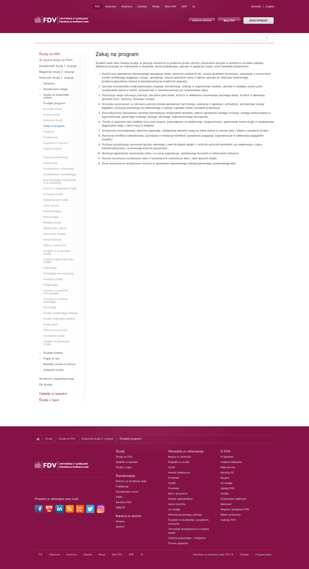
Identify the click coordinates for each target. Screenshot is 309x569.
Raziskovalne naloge (55, 89)
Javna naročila (176, 504)
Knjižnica (126, 6)
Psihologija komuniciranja (58, 273)
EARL (119, 497)
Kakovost (110, 6)
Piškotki (244, 554)
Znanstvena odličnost (233, 499)
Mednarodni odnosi (54, 228)
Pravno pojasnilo (178, 543)
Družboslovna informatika (58, 169)
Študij (48, 438)
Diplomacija (50, 163)
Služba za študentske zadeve (56, 96)
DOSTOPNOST (258, 20)
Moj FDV (229, 20)
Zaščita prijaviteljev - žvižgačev (187, 538)
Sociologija (49, 307)
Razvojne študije (53, 279)
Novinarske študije (54, 234)
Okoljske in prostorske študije (56, 252)
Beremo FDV (124, 502)
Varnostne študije (54, 336)
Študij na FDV (49, 54)
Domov (38, 439)
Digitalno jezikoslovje (55, 157)
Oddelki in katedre (53, 393)
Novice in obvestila (179, 457)
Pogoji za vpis (51, 358)
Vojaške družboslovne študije (56, 343)
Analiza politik (51, 114)
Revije (156, 6)
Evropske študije (53, 194)
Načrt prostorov (178, 493)
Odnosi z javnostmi (54, 245)
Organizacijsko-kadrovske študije (58, 261)
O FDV (225, 451)
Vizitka (225, 493)
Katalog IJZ (227, 472)
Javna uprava (51, 205)
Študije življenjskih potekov (59, 319)
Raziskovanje (125, 475)
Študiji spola (50, 324)
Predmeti (48, 131)
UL (194, 6)
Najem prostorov (231, 514)
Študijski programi (54, 103)
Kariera (120, 521)
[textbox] (247, 37)
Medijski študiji (52, 222)
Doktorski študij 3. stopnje (56, 77)
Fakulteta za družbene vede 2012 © (213, 554)
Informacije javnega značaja (185, 514)
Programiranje (263, 554)
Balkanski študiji (53, 120)
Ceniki (172, 483)
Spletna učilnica (201, 20)
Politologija (50, 268)
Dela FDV (170, 6)
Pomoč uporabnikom (180, 499)
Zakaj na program (54, 126)
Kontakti (256, 6)
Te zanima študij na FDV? (56, 60)
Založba (142, 6)
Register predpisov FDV (235, 509)
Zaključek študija (53, 370)
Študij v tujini (49, 400)
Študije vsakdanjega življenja (60, 313)
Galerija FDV (228, 520)
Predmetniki (50, 137)
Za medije (174, 509)
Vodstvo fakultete (231, 462)
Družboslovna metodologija (59, 174)
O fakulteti (227, 457)
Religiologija (50, 285)
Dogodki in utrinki (178, 462)
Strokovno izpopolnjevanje (56, 378)
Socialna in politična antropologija (55, 292)
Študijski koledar (53, 353)
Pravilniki (173, 488)
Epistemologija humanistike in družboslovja (59, 181)
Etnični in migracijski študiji (59, 188)
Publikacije (122, 486)
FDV (97, 6)
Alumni (120, 526)
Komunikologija (52, 211)
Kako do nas (228, 467)
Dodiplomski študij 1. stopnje (58, 66)
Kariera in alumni (128, 516)
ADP (184, 6)
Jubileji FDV (228, 488)
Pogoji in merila (52, 149)
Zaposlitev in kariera (55, 143)
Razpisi (225, 478)
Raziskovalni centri (127, 492)
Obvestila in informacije (186, 451)
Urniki (171, 467)
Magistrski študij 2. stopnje (56, 71)
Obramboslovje (52, 239)
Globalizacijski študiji (55, 200)
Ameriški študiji (52, 109)
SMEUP (120, 507)
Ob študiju (46, 384)
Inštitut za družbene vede (131, 481)
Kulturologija (50, 217)
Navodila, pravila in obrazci (59, 364)
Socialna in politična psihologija (55, 300)
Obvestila (49, 83)
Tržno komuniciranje (55, 330)
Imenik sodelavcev (179, 472)
